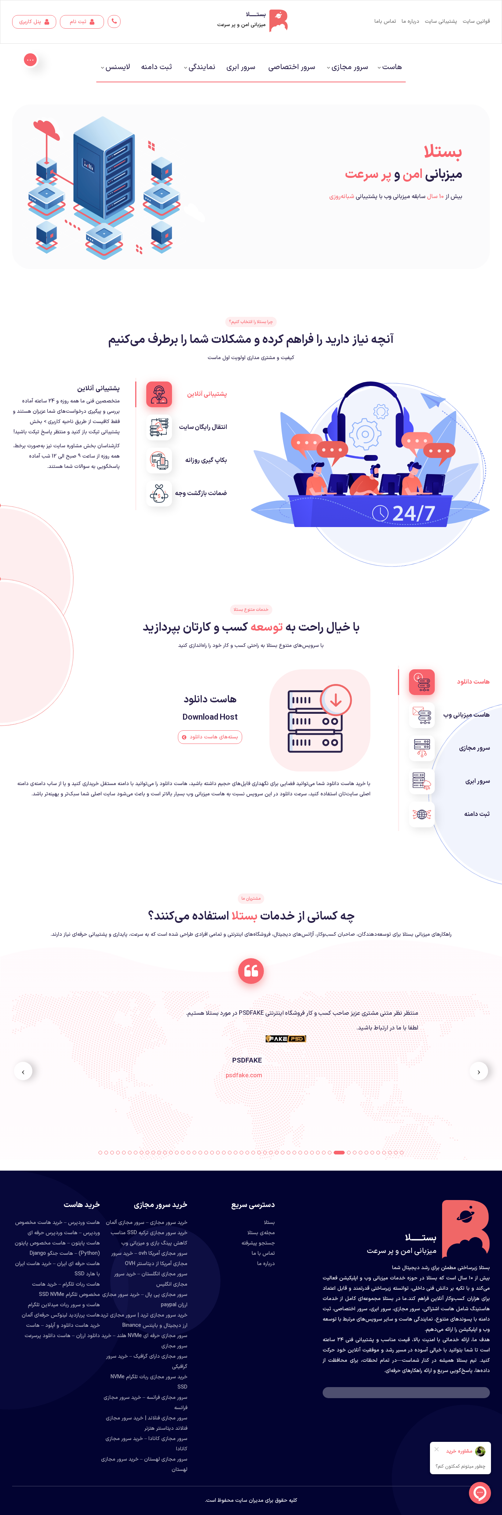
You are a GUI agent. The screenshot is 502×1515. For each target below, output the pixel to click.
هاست (392, 67)
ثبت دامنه (156, 67)
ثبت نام (79, 22)
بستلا (269, 1222)
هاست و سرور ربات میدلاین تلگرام (64, 1305)
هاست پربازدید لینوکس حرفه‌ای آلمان (61, 1315)
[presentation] (479, 1071)
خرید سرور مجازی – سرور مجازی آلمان (146, 1222)
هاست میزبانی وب (466, 715)
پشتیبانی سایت (441, 21)
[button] (402, 1153)
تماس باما (385, 21)
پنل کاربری (31, 22)
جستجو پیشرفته (258, 1243)
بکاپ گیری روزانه (206, 460)
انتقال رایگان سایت (203, 427)
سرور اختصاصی (291, 67)
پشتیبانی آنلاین (207, 394)
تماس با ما (263, 1253)
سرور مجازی (349, 67)
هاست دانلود (473, 682)
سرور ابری (240, 67)
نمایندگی (202, 67)
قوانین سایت (476, 21)
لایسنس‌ (117, 67)
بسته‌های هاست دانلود (213, 737)
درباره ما (410, 21)
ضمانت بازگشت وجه (201, 493)
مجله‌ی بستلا (261, 1233)
